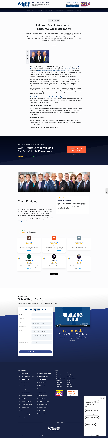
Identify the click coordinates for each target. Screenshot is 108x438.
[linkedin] (58, 422)
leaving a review (22, 221)
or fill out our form (76, 155)
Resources (69, 382)
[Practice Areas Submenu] (64, 10)
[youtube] (62, 422)
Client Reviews (70, 376)
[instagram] (54, 422)
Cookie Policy (69, 386)
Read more (29, 250)
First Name (21, 314)
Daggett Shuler (35, 97)
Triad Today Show (54, 20)
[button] (56, 210)
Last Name (21, 318)
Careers (68, 380)
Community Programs (71, 378)
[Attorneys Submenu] (43, 10)
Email (20, 322)
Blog (57, 376)
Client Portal (69, 384)
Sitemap (58, 384)
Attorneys (39, 10)
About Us (58, 372)
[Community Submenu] (53, 10)
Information (30, 10)
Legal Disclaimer (59, 382)
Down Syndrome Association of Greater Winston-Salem (53, 70)
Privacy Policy (59, 386)
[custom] (50, 422)
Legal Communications (45, 435)
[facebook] (46, 422)
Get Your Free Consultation (35, 352)
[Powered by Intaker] (97, 435)
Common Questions (60, 378)
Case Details (21, 335)
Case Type (21, 330)
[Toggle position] (101, 398)
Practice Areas (59, 10)
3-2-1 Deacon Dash (69, 69)
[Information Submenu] (35, 10)
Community (49, 10)
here (49, 90)
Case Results (69, 10)
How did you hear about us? (24, 343)
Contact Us (78, 10)
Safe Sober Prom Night (56, 97)
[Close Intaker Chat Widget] (104, 398)
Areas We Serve (59, 374)
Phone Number (22, 326)
